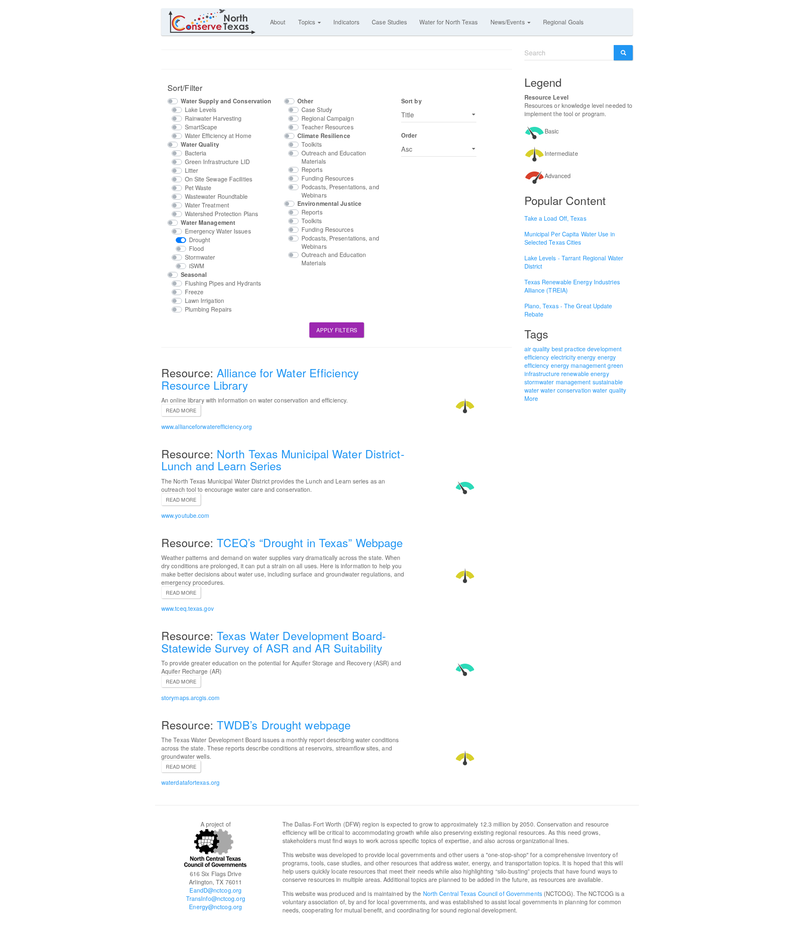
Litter (191, 170)
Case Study (316, 109)
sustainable (608, 382)
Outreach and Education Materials (333, 157)
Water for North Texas (448, 22)
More (531, 398)
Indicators (346, 22)
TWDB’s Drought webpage (284, 725)
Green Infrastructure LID (217, 161)
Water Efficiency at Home (218, 135)
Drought (199, 240)
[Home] (215, 21)
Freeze (194, 292)
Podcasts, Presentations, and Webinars (340, 191)
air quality (537, 349)
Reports (312, 169)
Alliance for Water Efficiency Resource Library (260, 378)
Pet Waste (198, 187)
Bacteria (196, 153)
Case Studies (389, 22)
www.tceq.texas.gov (187, 608)
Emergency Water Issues (218, 231)
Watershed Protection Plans (221, 214)
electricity (563, 357)
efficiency (536, 357)
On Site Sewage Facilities (219, 179)
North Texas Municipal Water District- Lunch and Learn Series (282, 459)
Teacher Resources (327, 127)
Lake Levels (201, 109)
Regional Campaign (327, 118)
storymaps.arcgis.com (190, 697)
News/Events (508, 22)
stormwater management (557, 382)
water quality (609, 390)
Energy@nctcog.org (215, 907)
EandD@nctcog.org (215, 890)
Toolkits (311, 144)
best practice (569, 349)
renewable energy (585, 373)
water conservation (565, 390)
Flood (196, 248)
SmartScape (201, 127)
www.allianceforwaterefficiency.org (206, 426)
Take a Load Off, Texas (555, 218)
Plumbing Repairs (208, 309)
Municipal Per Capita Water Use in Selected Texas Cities (569, 238)
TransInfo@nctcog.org (215, 898)
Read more (181, 410)
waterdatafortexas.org (190, 782)
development (604, 349)
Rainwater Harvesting (213, 118)
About (278, 22)
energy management (578, 365)
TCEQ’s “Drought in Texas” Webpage (310, 542)
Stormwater (200, 257)
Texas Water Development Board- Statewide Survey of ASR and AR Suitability (273, 641)
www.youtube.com (185, 515)
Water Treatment (207, 205)
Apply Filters (336, 330)
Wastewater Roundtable (216, 196)
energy (586, 357)
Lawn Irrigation (205, 300)
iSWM (196, 266)
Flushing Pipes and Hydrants (223, 283)
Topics (307, 22)
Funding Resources (327, 178)
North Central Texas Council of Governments (482, 893)
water (531, 390)
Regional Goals (563, 22)
